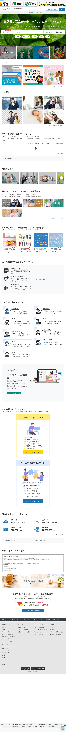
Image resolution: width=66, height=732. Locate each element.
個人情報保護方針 (6, 632)
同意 (53, 726)
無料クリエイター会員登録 (25, 632)
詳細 (49, 726)
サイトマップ (5, 639)
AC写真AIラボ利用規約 (56, 634)
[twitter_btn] (22, 668)
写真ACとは (5, 627)
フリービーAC (5, 652)
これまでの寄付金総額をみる (33, 610)
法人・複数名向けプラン (40, 629)
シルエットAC (5, 650)
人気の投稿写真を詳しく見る (56, 125)
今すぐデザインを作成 (14, 393)
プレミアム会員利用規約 (56, 632)
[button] (52, 9)
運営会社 (4, 629)
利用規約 (52, 629)
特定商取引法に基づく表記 (8, 636)
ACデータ (4, 662)
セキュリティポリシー (7, 641)
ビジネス (26, 36)
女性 (18, 36)
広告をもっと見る (59, 86)
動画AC (4, 657)
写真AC (36, 671)
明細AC (4, 664)
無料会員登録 (21, 627)
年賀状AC (4, 655)
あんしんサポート (38, 634)
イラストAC (5, 648)
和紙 (35, 36)
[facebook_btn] (25, 668)
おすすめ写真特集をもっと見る (56, 219)
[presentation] (61, 178)
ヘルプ (52, 627)
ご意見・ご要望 (40, 668)
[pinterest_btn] (28, 668)
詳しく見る (61, 153)
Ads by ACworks (6, 62)
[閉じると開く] (1, 727)
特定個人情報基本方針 (7, 634)
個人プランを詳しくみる (33, 452)
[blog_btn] (32, 668)
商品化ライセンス (49, 342)
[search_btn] (3, 32)
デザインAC (5, 659)
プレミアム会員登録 (23, 629)
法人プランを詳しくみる (33, 501)
